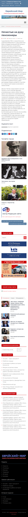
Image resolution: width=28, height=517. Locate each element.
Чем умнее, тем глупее (8, 181)
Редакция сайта (11, 38)
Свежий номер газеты (9, 287)
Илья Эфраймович (8, 403)
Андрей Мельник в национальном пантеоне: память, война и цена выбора (14, 399)
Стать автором (9, 3)
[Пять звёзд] (6, 127)
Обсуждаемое (19, 298)
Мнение (5, 470)
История (5, 474)
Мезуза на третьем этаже (10, 367)
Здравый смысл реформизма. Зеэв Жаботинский (11, 159)
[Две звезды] (3, 127)
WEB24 (14, 514)
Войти (12, 5)
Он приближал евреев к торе (17, 223)
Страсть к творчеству (7, 202)
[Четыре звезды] (5, 127)
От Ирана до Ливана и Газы (14, 1)
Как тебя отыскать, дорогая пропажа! (13, 221)
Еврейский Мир (14, 11)
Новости (5, 466)
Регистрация (6, 5)
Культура (5, 476)
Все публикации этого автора (11, 216)
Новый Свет (19, 38)
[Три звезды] (4, 127)
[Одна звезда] (2, 127)
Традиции (6, 472)
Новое (12, 298)
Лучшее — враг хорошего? (11, 358)
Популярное (6, 298)
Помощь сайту (7, 503)
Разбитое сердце (8, 361)
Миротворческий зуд (9, 384)
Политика (6, 468)
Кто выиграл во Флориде (10, 378)
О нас (3, 3)
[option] (17, 1)
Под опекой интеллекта (17, 336)
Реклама (17, 3)
